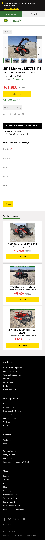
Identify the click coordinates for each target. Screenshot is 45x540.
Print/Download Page (14, 108)
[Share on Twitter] (15, 114)
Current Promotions (10, 494)
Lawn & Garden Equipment (13, 367)
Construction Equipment (12, 375)
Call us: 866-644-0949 (11, 100)
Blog (5, 487)
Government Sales (9, 390)
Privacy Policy (7, 524)
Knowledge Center (10, 491)
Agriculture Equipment (11, 371)
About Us (6, 480)
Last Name (6, 158)
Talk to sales (17, 94)
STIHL (5, 386)
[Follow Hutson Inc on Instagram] (14, 519)
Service (6, 447)
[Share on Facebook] (11, 114)
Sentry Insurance (9, 455)
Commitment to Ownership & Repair (16, 462)
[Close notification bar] (42, 5)
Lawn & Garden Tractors (12, 411)
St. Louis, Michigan (20, 79)
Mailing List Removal (9, 531)
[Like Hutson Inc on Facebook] (4, 519)
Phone (5, 176)
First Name (7, 149)
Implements (7, 378)
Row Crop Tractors (9, 418)
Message (6, 186)
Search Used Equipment (11, 426)
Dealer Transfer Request (12, 505)
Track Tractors (8, 422)
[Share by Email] (23, 114)
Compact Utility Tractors (11, 404)
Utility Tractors (8, 407)
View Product (22, 257)
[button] (7, 60)
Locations (6, 476)
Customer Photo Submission (13, 509)
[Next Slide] (39, 47)
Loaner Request (9, 502)
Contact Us (7, 440)
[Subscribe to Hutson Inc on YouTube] (24, 519)
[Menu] (40, 21)
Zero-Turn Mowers (10, 415)
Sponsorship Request (10, 498)
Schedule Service (9, 451)
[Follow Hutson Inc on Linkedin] (19, 519)
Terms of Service (8, 528)
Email (5, 167)
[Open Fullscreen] (37, 55)
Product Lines (8, 382)
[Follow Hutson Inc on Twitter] (9, 519)
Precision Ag (7, 458)
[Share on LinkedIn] (19, 114)
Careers (6, 483)
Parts (5, 444)
